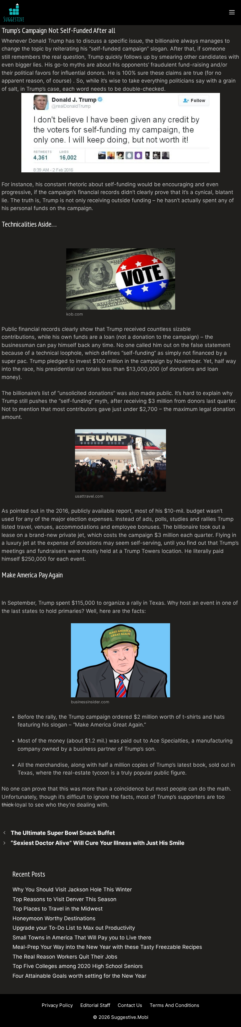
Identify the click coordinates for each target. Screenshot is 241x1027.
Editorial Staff (95, 1005)
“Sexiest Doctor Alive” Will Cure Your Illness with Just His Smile (98, 843)
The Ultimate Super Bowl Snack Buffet (63, 833)
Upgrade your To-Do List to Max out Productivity (74, 928)
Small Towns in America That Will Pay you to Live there (82, 937)
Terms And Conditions (174, 1005)
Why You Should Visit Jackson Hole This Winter (72, 889)
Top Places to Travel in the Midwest (58, 908)
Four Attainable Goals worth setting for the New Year (79, 976)
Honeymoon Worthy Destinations (54, 918)
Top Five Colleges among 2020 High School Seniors (78, 966)
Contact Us (130, 1005)
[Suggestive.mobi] (15, 12)
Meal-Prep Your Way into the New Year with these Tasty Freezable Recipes (107, 947)
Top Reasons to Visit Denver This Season (64, 899)
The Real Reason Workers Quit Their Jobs (65, 957)
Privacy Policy (57, 1005)
